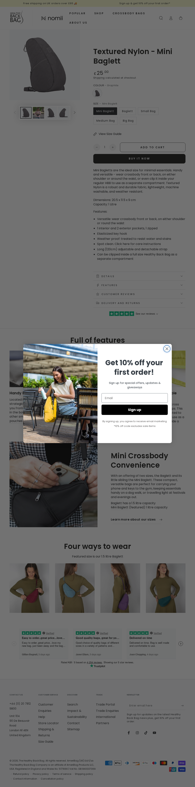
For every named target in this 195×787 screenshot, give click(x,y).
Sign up (134, 409)
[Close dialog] (167, 348)
